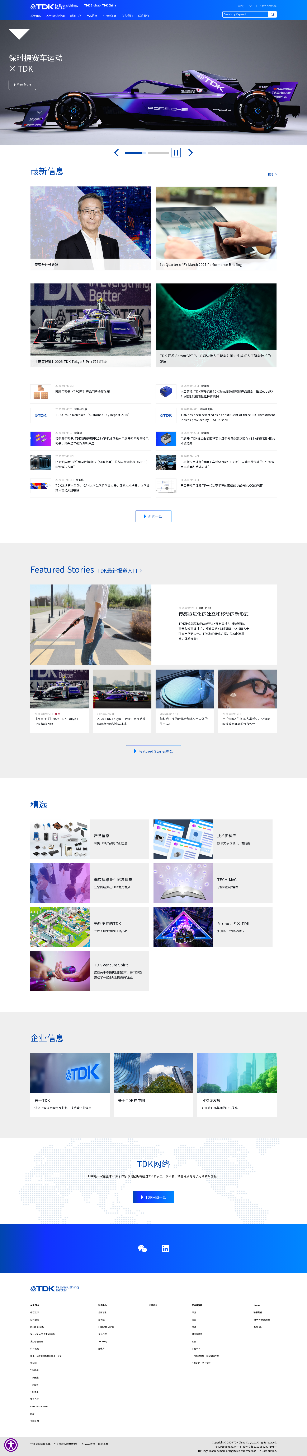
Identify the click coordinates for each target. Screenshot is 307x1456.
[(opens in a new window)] (165, 1248)
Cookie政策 (88, 1444)
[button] (116, 152)
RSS (271, 174)
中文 (241, 6)
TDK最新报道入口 (117, 570)
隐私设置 (103, 1444)
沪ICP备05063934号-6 (228, 1446)
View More (227, 101)
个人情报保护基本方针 (66, 1444)
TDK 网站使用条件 (40, 1444)
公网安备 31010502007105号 (260, 1446)
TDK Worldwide (266, 6)
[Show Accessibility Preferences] (11, 1445)
